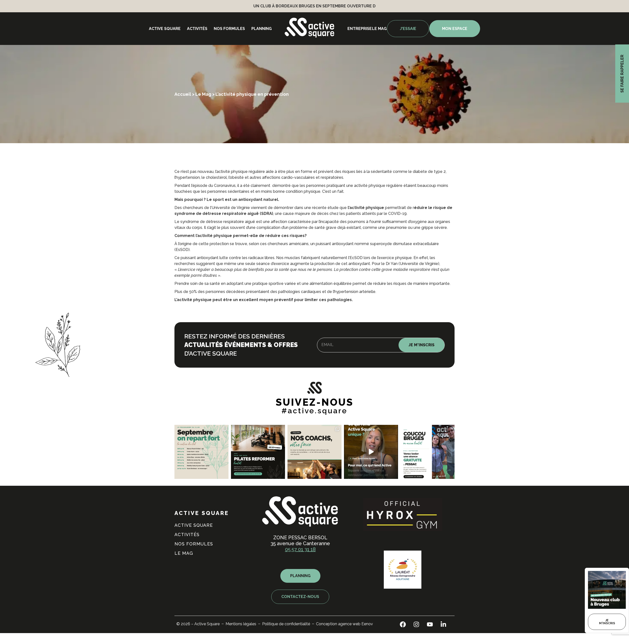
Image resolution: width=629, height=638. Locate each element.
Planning (261, 28)
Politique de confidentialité (286, 624)
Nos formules (229, 28)
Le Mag (203, 94)
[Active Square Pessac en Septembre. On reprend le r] (201, 452)
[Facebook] (403, 624)
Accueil (182, 94)
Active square (165, 28)
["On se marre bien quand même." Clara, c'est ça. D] (371, 452)
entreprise (359, 28)
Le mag (379, 28)
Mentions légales (241, 624)
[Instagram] (416, 624)
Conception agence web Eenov (344, 624)
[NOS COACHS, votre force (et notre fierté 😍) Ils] (314, 452)
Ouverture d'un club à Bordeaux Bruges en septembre (269, 6)
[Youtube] (430, 624)
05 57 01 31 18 (300, 549)
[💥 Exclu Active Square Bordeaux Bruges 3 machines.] (258, 452)
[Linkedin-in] (443, 624)
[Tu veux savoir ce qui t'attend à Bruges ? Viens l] (427, 452)
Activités (197, 28)
